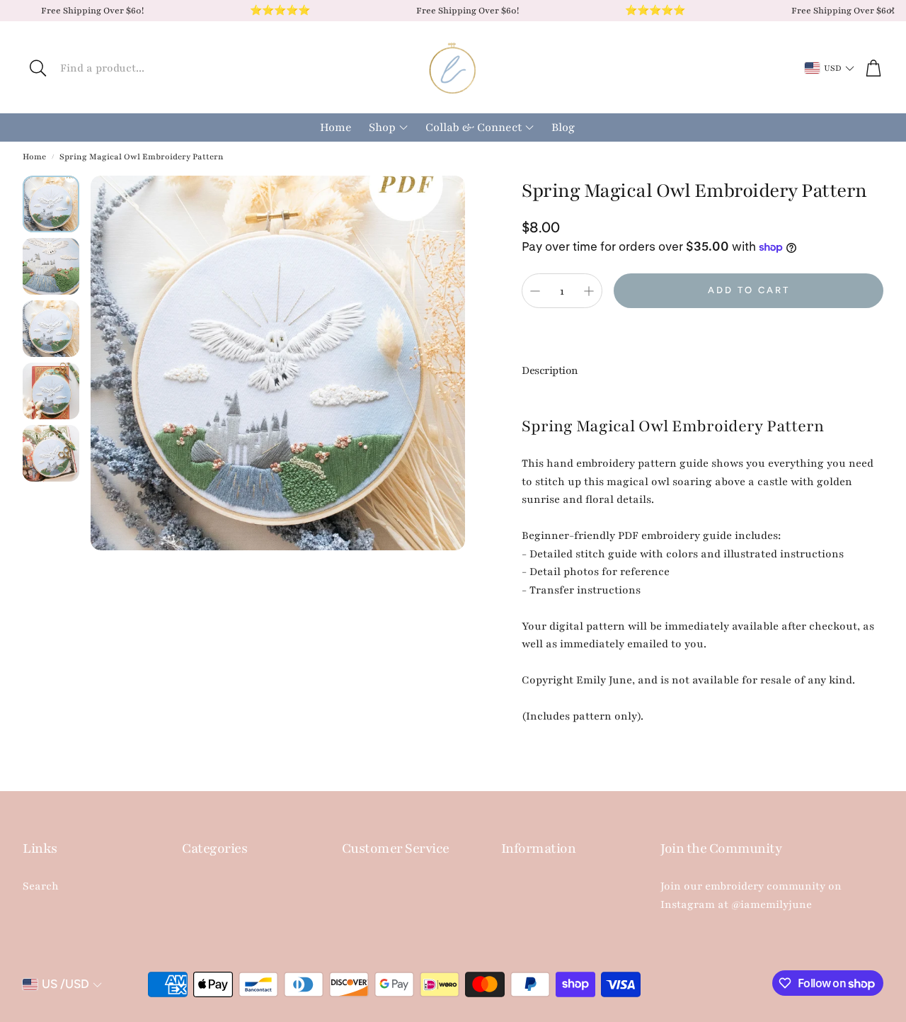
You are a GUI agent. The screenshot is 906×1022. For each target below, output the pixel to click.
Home (34, 156)
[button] (153, 68)
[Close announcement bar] (891, 10)
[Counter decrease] (535, 291)
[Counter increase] (589, 291)
